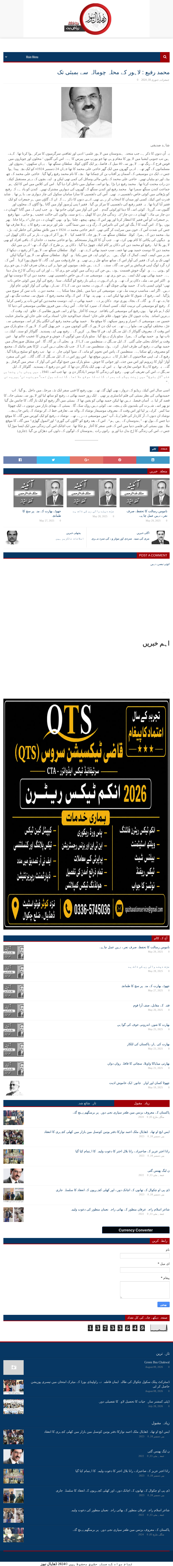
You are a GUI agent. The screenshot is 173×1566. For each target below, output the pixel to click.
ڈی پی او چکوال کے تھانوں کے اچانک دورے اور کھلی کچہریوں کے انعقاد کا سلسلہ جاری (113, 1190)
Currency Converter (136, 1230)
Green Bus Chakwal (157, 1362)
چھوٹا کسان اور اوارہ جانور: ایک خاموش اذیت (139, 1083)
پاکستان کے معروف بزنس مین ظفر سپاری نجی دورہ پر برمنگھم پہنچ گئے (121, 1112)
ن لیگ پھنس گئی (159, 1170)
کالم (154, 449)
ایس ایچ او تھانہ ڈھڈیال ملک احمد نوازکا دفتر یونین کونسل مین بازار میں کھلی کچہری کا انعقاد (107, 1132)
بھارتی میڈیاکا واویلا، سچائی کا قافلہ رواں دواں (138, 1063)
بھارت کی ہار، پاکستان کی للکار (148, 1044)
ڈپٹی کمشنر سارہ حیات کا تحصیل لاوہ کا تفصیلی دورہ (134, 1401)
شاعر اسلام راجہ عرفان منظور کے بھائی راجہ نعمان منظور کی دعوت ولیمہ (120, 1209)
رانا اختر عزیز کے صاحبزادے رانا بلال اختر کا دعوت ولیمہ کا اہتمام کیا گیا (122, 1151)
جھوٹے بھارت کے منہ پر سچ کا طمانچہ (42, 513)
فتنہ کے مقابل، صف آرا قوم (151, 1005)
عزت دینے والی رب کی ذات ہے (93, 511)
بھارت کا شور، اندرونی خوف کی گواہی (143, 1024)
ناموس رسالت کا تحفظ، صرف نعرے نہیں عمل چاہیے (147, 513)
